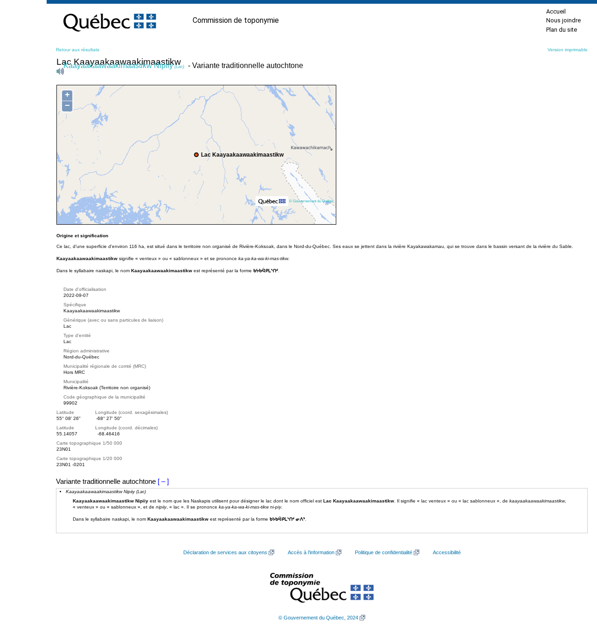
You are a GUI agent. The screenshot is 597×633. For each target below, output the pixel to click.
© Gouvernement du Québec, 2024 (318, 617)
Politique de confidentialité (383, 552)
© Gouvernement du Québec (311, 201)
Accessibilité (447, 552)
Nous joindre (563, 20)
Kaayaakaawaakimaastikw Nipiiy (123, 65)
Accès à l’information (311, 552)
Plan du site (561, 29)
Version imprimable (568, 49)
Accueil (556, 11)
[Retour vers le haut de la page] (573, 581)
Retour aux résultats (77, 49)
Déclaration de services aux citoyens (225, 552)
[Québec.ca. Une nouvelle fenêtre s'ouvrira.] (109, 20)
